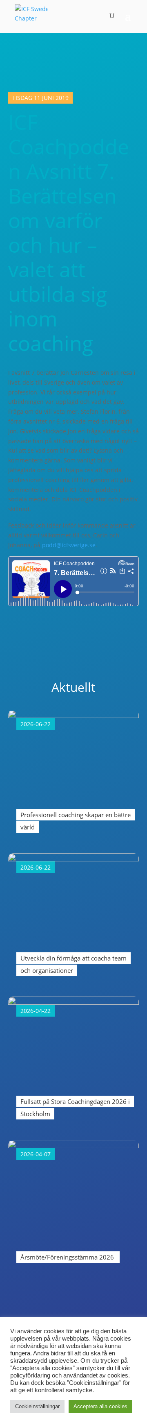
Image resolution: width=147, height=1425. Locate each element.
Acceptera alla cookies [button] (100, 1406)
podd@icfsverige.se (69, 545)
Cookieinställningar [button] (37, 1406)
